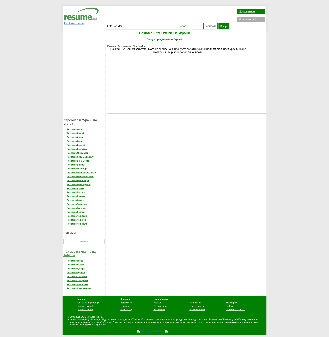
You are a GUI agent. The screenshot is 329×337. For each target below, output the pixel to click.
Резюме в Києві (74, 129)
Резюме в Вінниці (75, 165)
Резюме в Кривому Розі (78, 184)
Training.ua (231, 302)
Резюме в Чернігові (76, 220)
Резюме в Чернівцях (77, 224)
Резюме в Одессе (76, 272)
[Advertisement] (167, 15)
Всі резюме (124, 46)
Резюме (112, 46)
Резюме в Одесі (75, 141)
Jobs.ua (157, 302)
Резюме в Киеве (75, 261)
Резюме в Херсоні (76, 212)
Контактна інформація (88, 302)
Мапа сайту (126, 309)
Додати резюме (247, 11)
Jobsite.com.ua (197, 309)
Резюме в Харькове (77, 276)
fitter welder (84, 241)
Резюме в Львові (75, 133)
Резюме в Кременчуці (78, 180)
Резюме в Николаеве (77, 284)
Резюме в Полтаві (76, 192)
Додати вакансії (247, 19)
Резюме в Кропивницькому (80, 176)
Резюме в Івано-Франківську (81, 172)
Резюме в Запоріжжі (77, 149)
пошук (224, 26)
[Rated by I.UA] (178, 332)
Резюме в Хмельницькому (80, 157)
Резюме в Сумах (75, 200)
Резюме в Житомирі (77, 169)
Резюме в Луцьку (75, 188)
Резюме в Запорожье (77, 280)
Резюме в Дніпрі (75, 137)
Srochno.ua (159, 309)
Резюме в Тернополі (77, 204)
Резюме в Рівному (76, 196)
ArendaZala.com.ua (235, 309)
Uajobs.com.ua (197, 306)
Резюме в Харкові (76, 145)
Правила (124, 306)
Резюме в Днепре (76, 269)
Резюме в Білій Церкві (78, 161)
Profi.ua (230, 306)
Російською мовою (74, 23)
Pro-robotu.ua (160, 306)
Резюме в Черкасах (77, 216)
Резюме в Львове (75, 265)
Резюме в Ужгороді (76, 208)
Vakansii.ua (195, 302)
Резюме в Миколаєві (77, 153)
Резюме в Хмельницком (79, 288)
